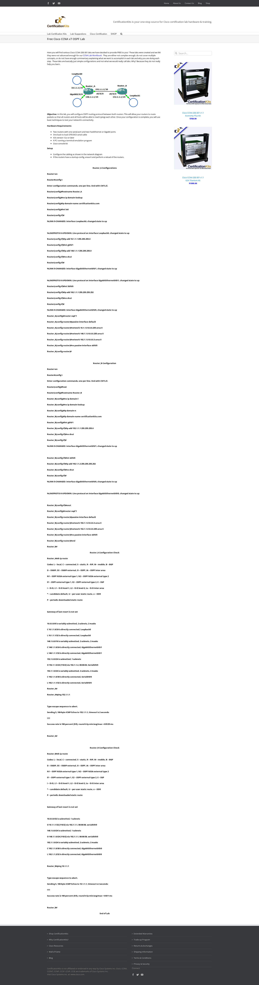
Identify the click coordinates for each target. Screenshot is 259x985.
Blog (51, 958)
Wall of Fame (54, 951)
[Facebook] (133, 974)
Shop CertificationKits (58, 933)
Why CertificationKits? (58, 939)
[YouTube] (142, 974)
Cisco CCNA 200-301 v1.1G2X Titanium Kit (193, 179)
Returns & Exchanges (143, 945)
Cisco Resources (56, 945)
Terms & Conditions (142, 958)
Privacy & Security (142, 964)
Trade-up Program (142, 939)
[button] (121, 33)
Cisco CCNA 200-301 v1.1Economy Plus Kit (193, 114)
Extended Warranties (143, 933)
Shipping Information (143, 951)
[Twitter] (137, 974)
